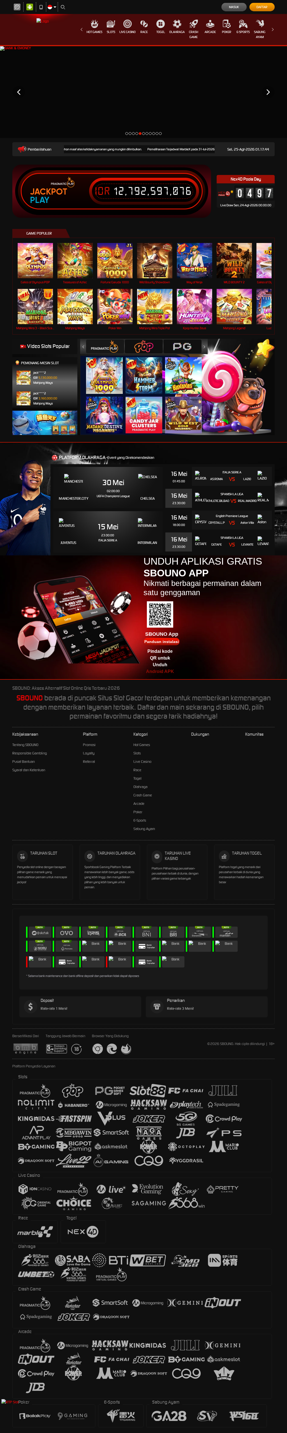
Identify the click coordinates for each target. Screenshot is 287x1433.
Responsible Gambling (29, 753)
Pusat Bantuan (23, 761)
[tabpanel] (143, 92)
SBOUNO (30, 697)
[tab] (105, 346)
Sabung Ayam (259, 34)
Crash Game (193, 34)
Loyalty (88, 753)
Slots (111, 32)
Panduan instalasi (161, 641)
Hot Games (94, 32)
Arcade (210, 32)
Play (39, 200)
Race (144, 32)
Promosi (89, 744)
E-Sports (243, 32)
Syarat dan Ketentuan (28, 770)
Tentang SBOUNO (25, 744)
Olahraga (177, 32)
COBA (107, 370)
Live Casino (127, 32)
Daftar (261, 7)
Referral (89, 761)
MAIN (38, 260)
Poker (226, 32)
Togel (160, 32)
